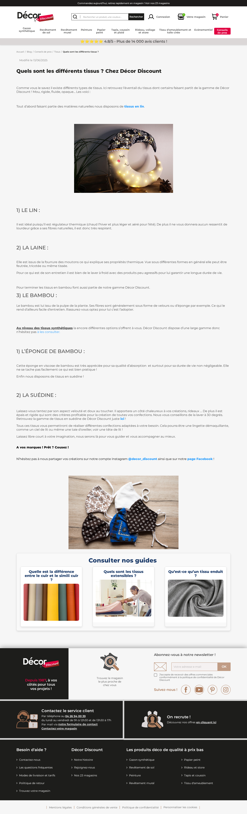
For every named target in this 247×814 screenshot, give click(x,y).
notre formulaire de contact (78, 724)
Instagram (226, 690)
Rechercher (136, 16)
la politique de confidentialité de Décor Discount (191, 678)
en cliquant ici (206, 722)
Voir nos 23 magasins (157, 3)
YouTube (199, 690)
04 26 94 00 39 (75, 716)
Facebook (186, 690)
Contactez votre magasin (59, 728)
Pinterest (212, 690)
